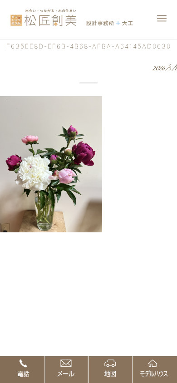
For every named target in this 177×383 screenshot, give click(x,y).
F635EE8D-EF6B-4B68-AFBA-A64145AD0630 (88, 46)
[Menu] (162, 18)
